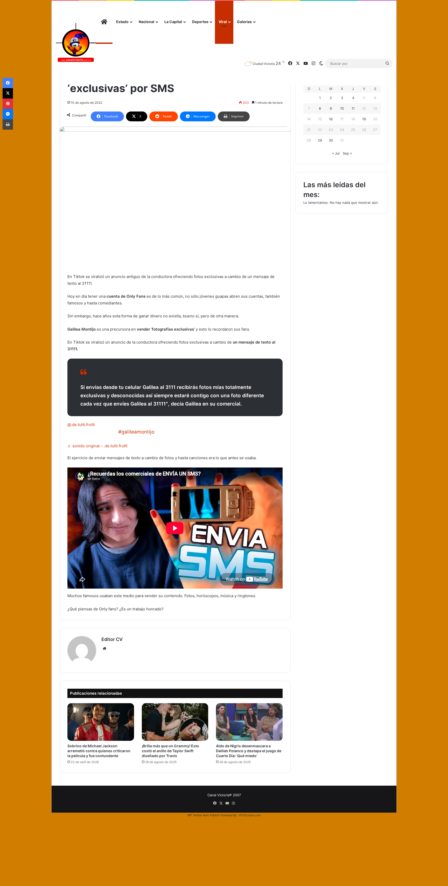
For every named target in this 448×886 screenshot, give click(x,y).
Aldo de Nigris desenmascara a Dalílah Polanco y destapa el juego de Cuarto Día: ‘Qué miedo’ (248, 751)
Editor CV (112, 639)
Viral (223, 21)
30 (331, 140)
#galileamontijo (136, 432)
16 (331, 119)
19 (364, 119)
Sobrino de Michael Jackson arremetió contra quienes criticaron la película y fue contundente (98, 751)
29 (320, 140)
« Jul (336, 153)
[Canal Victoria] (75, 42)
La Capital (173, 21)
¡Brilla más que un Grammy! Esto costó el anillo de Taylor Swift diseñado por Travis (170, 751)
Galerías (244, 21)
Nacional (146, 21)
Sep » (347, 153)
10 (342, 108)
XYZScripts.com (250, 815)
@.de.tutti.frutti (81, 424)
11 (353, 108)
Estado (122, 21)
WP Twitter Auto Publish (203, 815)
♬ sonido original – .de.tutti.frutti (97, 445)
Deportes (200, 21)
